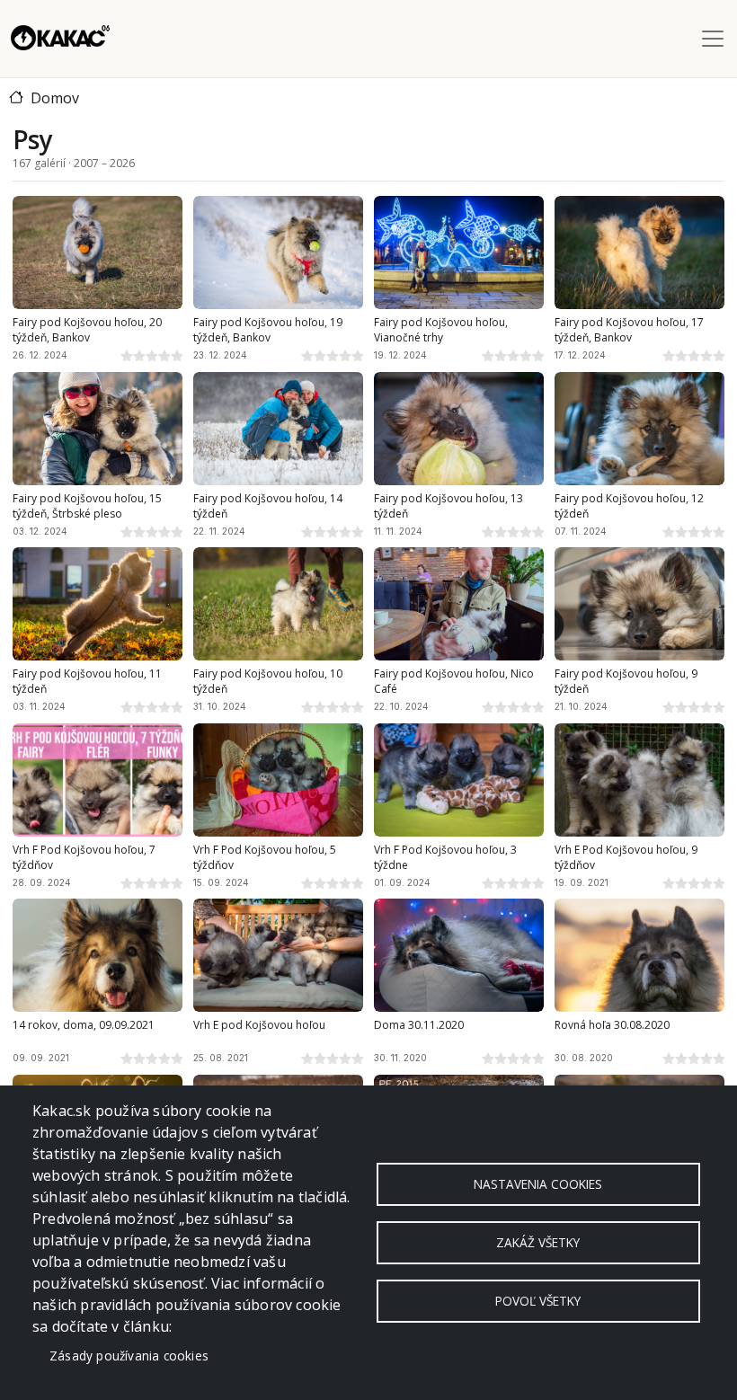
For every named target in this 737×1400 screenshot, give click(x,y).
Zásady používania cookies (129, 1355)
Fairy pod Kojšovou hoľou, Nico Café (454, 681)
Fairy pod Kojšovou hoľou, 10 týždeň (267, 681)
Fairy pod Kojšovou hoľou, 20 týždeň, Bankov (87, 330)
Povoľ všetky (538, 1300)
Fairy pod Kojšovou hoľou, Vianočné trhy (441, 330)
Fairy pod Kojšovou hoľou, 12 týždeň (629, 506)
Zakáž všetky (538, 1242)
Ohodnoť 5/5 (176, 355)
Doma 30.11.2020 (419, 1025)
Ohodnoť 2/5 (138, 355)
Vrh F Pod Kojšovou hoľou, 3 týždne (445, 858)
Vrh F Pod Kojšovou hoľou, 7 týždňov (84, 858)
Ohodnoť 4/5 (163, 355)
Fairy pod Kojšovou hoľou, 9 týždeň (626, 681)
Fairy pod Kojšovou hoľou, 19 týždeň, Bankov (267, 330)
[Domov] (60, 39)
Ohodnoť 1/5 (126, 355)
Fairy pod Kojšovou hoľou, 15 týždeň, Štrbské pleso (87, 506)
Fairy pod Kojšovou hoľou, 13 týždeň (448, 506)
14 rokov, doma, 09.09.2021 (84, 1025)
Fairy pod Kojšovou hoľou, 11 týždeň (87, 681)
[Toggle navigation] (712, 38)
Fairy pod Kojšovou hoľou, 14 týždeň (267, 506)
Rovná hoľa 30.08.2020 (612, 1025)
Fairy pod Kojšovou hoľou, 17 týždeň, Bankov (629, 330)
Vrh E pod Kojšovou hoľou (259, 1025)
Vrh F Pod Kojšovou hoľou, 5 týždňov (264, 858)
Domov (55, 98)
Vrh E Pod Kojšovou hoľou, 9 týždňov (626, 858)
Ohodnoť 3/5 (151, 355)
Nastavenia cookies (538, 1183)
